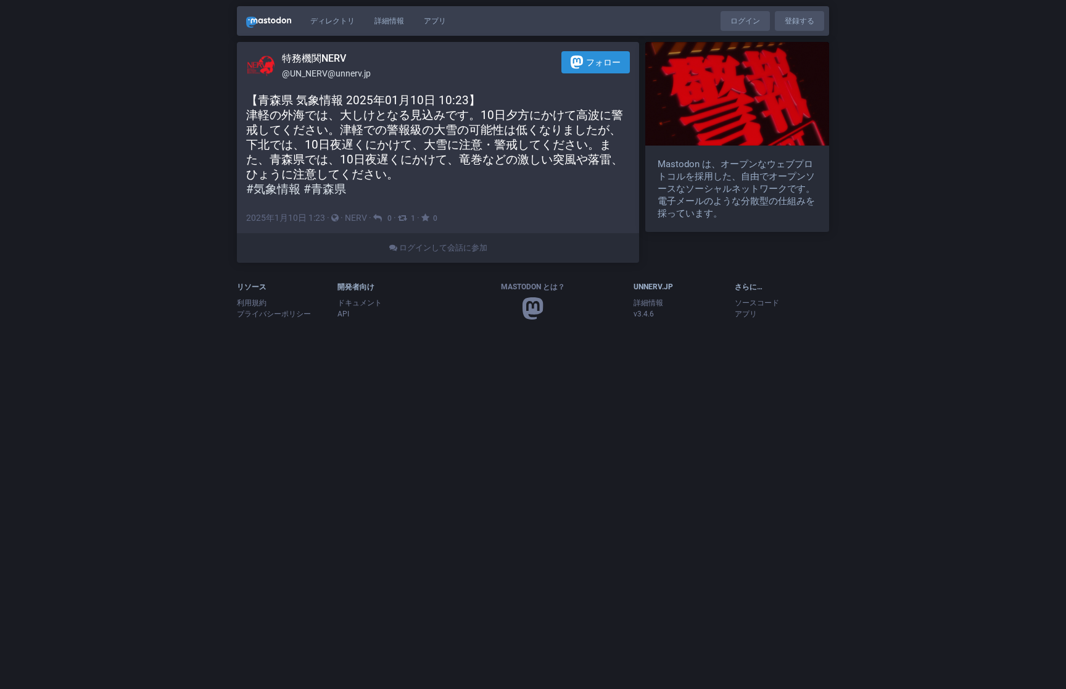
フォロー (603, 62)
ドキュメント (359, 303)
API (343, 314)
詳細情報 (389, 21)
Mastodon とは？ (533, 287)
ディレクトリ (332, 21)
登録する (799, 21)
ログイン (745, 21)
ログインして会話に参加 (442, 247)
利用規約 (251, 303)
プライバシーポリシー (274, 314)
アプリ (435, 21)
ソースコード (757, 303)
